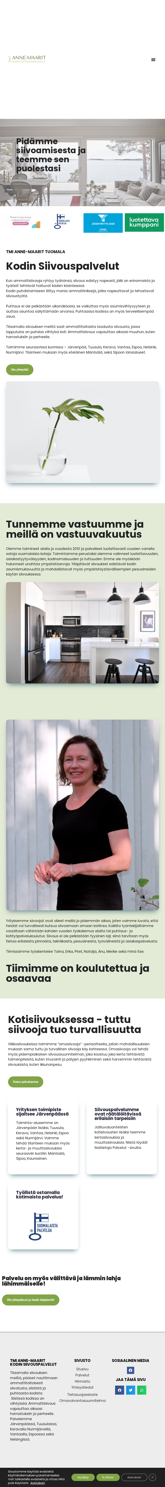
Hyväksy (83, 1477)
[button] (153, 59)
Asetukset (37, 1483)
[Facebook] (130, 1370)
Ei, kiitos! (108, 1477)
